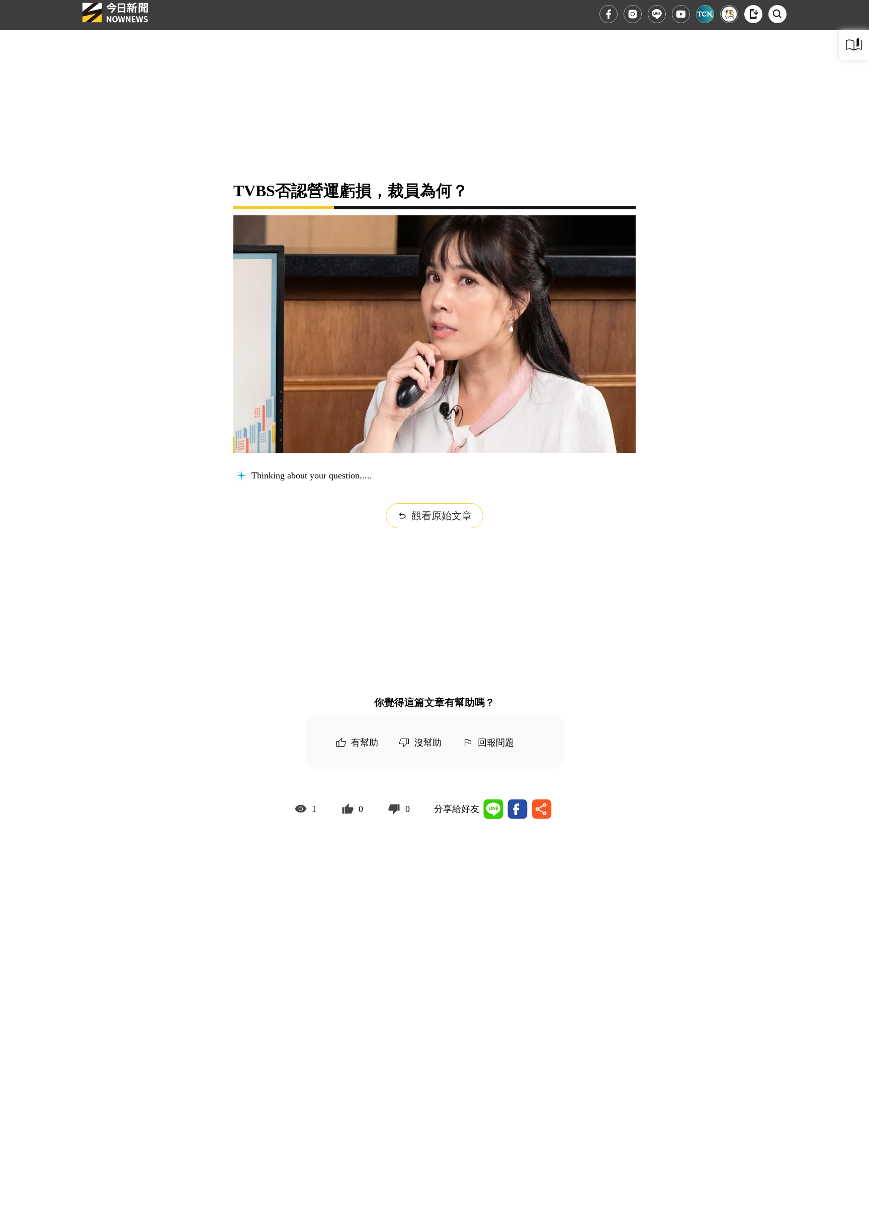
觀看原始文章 (441, 515)
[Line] (657, 14)
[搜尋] (777, 14)
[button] (753, 14)
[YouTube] (681, 14)
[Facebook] (608, 14)
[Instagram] (633, 14)
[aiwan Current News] (705, 14)
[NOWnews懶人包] (729, 14)
